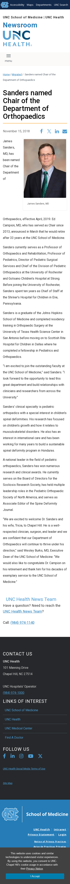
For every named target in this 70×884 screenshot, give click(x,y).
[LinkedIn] (12, 757)
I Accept (35, 876)
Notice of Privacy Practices (50, 841)
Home (6, 74)
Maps (30, 4)
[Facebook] (4, 757)
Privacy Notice (34, 868)
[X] (40, 757)
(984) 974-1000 (13, 693)
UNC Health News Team (22, 611)
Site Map (7, 783)
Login (62, 834)
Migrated (17, 74)
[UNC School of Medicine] (35, 814)
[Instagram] (21, 757)
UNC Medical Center (18, 728)
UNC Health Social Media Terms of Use (24, 768)
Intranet (60, 829)
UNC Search (61, 4)
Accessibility (17, 4)
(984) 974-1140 (22, 622)
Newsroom (20, 25)
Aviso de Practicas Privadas (50, 846)
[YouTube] (30, 757)
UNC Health (54, 17)
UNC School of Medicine (23, 17)
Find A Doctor (14, 737)
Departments (44, 4)
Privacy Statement (41, 834)
